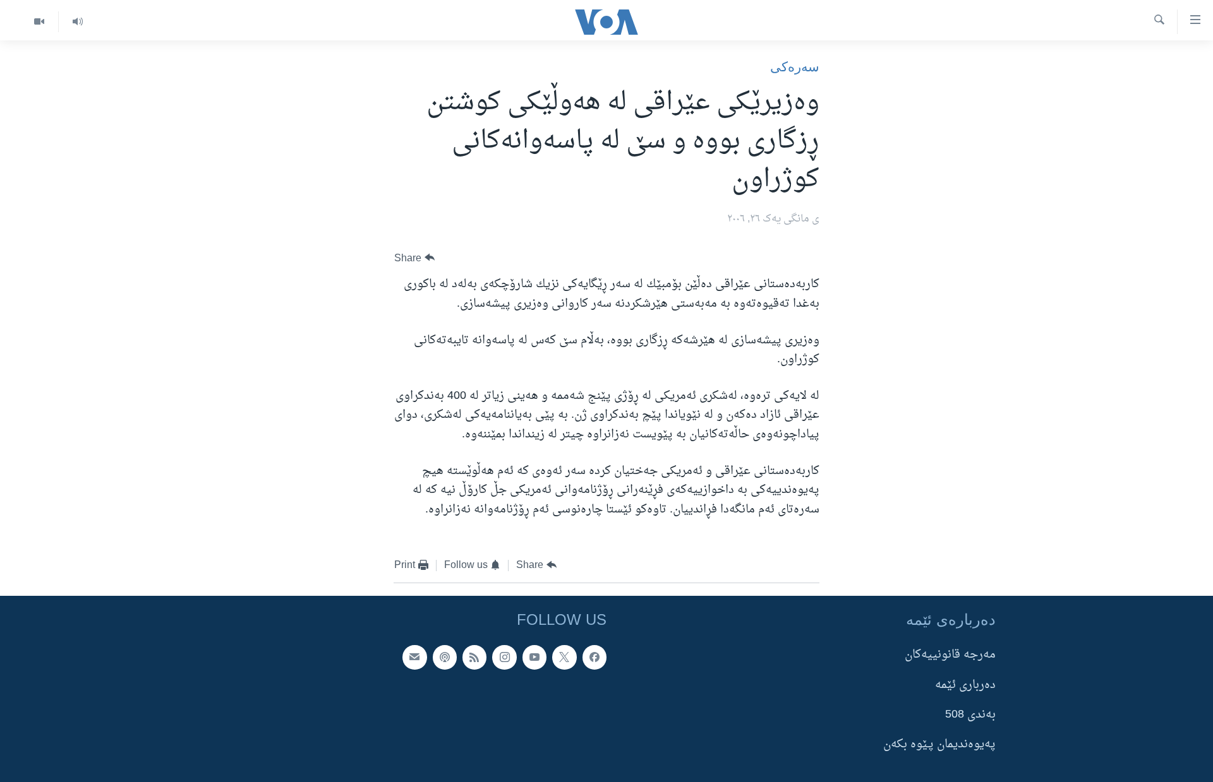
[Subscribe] (414, 657)
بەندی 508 (970, 715)
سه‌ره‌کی (794, 66)
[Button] (414, 258)
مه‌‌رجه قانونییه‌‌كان (950, 655)
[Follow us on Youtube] (534, 657)
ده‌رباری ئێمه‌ (965, 684)
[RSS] (474, 657)
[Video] (39, 21)
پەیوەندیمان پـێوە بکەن (939, 744)
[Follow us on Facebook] (594, 657)
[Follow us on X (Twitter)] (564, 657)
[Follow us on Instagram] (504, 657)
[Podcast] (445, 657)
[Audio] (77, 21)
